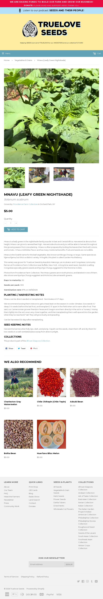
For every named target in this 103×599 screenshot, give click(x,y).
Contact (32, 503)
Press (6, 503)
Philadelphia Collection (88, 518)
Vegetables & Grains (23, 60)
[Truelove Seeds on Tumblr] (92, 582)
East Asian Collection (87, 499)
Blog (31, 493)
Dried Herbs (59, 506)
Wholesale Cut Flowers (63, 509)
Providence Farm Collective (25, 204)
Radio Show (34, 497)
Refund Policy (43, 577)
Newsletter (9, 500)
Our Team (8, 490)
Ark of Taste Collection (88, 496)
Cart (99, 53)
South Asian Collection (88, 536)
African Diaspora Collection (38, 341)
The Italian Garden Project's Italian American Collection (87, 512)
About (6, 487)
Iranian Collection (85, 502)
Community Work (11, 506)
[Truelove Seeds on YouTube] (96, 582)
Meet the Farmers (12, 497)
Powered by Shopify (35, 589)
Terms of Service (11, 577)
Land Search (34, 500)
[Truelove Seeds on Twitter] (78, 582)
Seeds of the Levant (87, 533)
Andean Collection (86, 493)
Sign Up (69, 564)
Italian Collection (85, 506)
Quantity (8, 219)
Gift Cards (33, 490)
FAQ (6, 493)
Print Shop (33, 487)
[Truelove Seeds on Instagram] (87, 582)
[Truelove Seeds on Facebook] (83, 582)
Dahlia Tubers (59, 502)
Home (7, 60)
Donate (32, 506)
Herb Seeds (59, 496)
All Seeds (58, 487)
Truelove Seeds (17, 589)
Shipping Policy (27, 577)
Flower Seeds (60, 499)
